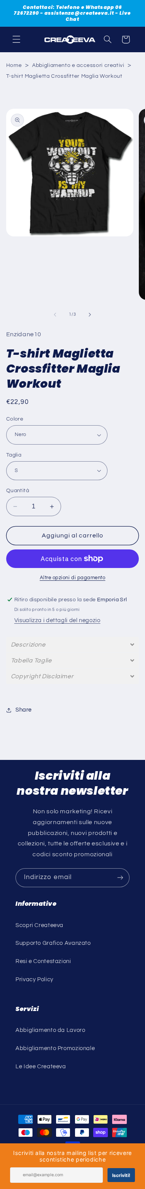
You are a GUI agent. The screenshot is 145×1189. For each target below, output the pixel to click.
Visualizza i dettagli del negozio (57, 620)
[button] (16, 39)
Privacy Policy (34, 979)
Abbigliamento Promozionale (55, 1048)
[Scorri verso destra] (90, 314)
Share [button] (23, 710)
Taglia (14, 455)
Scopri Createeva (39, 925)
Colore (15, 419)
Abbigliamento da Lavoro (50, 1030)
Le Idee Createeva (40, 1066)
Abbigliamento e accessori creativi (78, 65)
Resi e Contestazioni (43, 961)
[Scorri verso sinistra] (54, 314)
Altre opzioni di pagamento (73, 577)
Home (14, 65)
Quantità (17, 490)
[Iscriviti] (120, 877)
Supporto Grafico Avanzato (53, 943)
